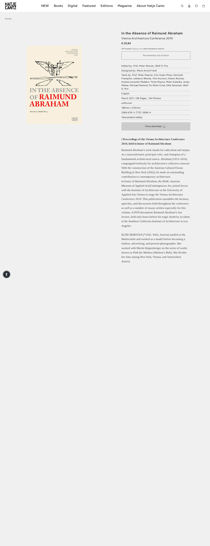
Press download (153, 126)
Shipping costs (137, 49)
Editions (107, 6)
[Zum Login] (189, 6)
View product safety (131, 117)
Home (8, 18)
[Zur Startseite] (14, 5)
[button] (6, 274)
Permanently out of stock (156, 55)
